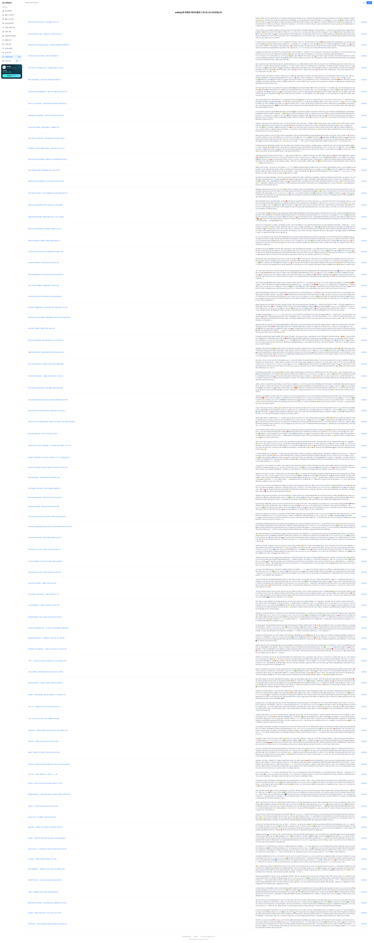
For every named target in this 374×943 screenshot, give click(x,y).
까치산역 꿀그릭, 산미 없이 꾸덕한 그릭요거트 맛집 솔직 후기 (44, 549)
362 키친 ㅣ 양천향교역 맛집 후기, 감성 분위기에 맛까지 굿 (44, 706)
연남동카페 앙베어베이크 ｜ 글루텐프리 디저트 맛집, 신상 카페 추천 (46, 638)
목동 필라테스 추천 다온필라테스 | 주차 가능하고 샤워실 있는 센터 (46, 181)
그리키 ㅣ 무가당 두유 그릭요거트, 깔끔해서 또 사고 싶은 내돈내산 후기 (47, 661)
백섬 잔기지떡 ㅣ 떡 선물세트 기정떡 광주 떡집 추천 (42, 817)
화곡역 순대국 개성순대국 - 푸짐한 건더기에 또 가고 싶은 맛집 (44, 497)
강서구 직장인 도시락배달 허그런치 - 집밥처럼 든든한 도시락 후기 (45, 68)
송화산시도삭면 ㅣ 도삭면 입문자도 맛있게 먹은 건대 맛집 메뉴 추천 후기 (47, 849)
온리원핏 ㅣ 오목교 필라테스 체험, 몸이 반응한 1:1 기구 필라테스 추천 (46, 694)
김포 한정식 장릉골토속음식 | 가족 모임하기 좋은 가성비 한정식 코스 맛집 (47, 307)
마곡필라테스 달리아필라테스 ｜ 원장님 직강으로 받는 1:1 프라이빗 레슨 (47, 649)
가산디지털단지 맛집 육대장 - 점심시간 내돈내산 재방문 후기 (44, 488)
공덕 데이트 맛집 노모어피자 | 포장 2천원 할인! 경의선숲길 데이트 (46, 251)
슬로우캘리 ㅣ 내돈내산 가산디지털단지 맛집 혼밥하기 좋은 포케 (45, 827)
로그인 (369, 2)
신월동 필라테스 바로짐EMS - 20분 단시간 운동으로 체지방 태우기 (46, 115)
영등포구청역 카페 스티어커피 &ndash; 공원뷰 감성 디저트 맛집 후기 (46, 410)
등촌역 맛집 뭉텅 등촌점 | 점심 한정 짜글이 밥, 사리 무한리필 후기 (46, 340)
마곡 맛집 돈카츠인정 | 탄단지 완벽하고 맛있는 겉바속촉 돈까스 (45, 296)
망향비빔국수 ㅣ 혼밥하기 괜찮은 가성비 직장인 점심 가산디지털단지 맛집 (47, 730)
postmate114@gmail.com (207, 936)
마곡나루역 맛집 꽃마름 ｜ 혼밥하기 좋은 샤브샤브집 (42, 583)
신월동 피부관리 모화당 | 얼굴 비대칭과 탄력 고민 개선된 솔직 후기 (46, 352)
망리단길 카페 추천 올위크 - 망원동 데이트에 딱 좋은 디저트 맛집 (45, 376)
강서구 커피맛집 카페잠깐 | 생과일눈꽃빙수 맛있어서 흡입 (43, 285)
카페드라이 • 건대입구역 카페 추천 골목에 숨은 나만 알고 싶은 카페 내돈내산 (48, 764)
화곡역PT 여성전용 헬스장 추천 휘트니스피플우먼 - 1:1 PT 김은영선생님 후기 (49, 457)
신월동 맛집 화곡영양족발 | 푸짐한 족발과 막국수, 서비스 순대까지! (46, 217)
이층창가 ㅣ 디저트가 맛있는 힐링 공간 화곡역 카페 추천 (43, 806)
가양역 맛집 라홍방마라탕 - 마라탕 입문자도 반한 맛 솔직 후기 (44, 537)
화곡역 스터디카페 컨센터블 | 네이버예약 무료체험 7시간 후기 (44, 229)
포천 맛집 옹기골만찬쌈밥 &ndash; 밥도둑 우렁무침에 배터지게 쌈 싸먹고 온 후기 (50, 526)
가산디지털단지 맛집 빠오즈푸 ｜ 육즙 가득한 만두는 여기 (43, 594)
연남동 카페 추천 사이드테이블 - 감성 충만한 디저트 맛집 (43, 22)
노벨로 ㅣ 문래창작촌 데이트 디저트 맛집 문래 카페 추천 (43, 892)
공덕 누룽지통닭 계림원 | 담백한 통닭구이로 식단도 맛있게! (44, 170)
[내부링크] (364, 22)
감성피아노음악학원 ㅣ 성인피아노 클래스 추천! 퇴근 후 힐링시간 (45, 683)
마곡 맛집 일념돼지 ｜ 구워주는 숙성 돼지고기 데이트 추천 (43, 605)
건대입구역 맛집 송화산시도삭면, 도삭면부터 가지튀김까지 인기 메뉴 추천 (47, 467)
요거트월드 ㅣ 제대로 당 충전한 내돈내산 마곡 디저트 (42, 859)
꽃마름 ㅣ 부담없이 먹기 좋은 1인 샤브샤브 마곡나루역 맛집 (44, 752)
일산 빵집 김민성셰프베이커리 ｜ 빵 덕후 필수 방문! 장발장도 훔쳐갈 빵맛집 (48, 628)
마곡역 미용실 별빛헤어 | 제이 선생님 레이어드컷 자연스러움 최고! (46, 274)
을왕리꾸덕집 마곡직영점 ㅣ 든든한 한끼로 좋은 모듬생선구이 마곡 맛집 (47, 903)
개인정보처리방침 (186, 936)
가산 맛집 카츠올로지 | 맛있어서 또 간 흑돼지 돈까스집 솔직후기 (45, 561)
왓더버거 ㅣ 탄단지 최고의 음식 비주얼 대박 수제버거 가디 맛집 (45, 783)
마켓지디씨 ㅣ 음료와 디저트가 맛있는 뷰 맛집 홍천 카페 (43, 741)
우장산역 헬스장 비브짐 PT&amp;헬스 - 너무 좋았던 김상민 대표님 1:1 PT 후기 (49, 445)
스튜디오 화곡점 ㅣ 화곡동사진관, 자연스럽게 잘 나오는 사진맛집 (45, 672)
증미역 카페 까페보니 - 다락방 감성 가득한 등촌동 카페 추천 (44, 79)
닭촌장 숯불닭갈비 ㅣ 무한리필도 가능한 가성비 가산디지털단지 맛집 (46, 869)
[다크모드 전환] (364, 2)
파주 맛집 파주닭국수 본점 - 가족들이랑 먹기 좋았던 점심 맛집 (44, 34)
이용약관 (196, 936)
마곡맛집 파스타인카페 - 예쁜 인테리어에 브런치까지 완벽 (43, 506)
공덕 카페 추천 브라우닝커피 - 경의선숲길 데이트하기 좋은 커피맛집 (46, 138)
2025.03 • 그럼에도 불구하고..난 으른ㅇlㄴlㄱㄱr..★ (42, 774)
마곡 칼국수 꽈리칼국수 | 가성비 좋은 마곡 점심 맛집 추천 (43, 262)
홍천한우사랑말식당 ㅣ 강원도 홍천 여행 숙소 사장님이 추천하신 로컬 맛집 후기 (49, 794)
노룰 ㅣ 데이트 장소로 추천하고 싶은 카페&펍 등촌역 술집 (43, 718)
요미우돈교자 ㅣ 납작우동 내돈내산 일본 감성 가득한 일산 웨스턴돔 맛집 (47, 924)
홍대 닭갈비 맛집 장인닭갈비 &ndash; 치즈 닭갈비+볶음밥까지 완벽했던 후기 (49, 45)
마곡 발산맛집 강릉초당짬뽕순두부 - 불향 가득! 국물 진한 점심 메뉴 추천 (47, 91)
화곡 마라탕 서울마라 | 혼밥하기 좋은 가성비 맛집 (41, 328)
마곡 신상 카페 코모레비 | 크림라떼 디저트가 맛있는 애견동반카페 (45, 364)
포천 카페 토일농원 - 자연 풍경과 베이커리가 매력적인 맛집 (44, 477)
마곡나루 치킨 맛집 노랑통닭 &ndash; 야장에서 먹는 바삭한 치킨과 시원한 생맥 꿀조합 (51, 421)
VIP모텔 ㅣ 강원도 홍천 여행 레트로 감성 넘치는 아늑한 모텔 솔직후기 (47, 838)
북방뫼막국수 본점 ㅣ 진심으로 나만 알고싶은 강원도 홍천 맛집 (45, 880)
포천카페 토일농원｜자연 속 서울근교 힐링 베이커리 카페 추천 (44, 617)
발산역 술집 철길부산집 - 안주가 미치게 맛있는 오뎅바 (42, 433)
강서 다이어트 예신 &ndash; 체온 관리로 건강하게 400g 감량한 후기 (47, 516)
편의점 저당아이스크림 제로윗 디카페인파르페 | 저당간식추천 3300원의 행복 (49, 317)
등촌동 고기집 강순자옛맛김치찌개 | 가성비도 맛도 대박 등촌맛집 (45, 205)
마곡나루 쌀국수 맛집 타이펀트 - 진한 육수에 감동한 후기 (43, 56)
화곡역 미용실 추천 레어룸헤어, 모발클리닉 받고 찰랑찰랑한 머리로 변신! (47, 159)
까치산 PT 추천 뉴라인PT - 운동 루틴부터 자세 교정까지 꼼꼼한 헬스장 (47, 103)
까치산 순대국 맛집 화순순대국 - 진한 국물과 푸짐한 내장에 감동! (45, 388)
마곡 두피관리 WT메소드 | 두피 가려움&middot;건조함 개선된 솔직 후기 (47, 193)
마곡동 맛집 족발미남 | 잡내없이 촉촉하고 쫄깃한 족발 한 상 (44, 241)
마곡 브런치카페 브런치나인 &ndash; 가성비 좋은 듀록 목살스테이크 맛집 (48, 400)
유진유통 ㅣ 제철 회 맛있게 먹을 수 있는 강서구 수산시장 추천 (44, 913)
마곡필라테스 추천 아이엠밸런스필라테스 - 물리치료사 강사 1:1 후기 (46, 148)
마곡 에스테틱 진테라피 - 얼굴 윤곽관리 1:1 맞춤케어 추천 (43, 127)
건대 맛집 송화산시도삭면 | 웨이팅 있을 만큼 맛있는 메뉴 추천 (44, 572)
